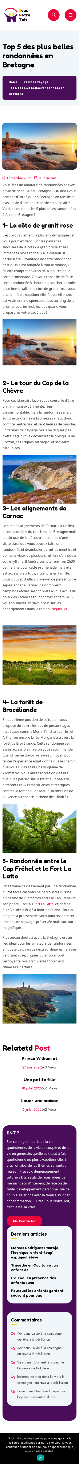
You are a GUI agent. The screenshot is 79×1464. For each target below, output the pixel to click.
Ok (41, 1457)
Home (13, 82)
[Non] (74, 1448)
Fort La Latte (44, 904)
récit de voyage (36, 82)
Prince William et (39, 1058)
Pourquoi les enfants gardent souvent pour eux (37, 1293)
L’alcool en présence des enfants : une (33, 1280)
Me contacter (24, 1221)
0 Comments (47, 178)
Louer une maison (40, 1100)
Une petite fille (40, 1079)
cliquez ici (59, 609)
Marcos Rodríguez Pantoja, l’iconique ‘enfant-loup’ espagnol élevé (35, 1252)
